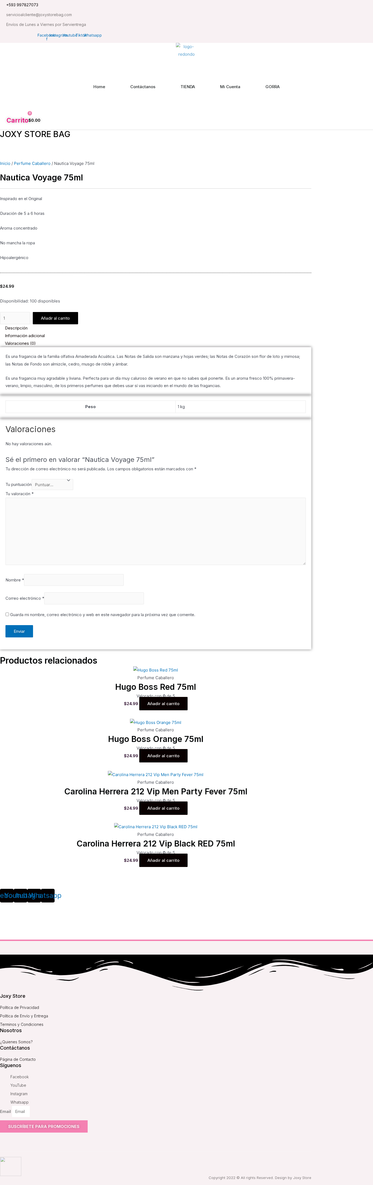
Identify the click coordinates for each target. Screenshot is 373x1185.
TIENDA (187, 86)
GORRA (272, 86)
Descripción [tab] (16, 328)
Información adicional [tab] (25, 335)
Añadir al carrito (55, 318)
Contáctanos (142, 86)
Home (99, 86)
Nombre (14, 580)
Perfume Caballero (32, 163)
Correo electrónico (24, 598)
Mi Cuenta (230, 86)
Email (6, 1111)
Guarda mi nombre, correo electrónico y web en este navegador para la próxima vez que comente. (102, 614)
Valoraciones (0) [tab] (20, 343)
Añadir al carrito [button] (163, 703)
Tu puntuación (18, 484)
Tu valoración (19, 493)
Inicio (5, 163)
